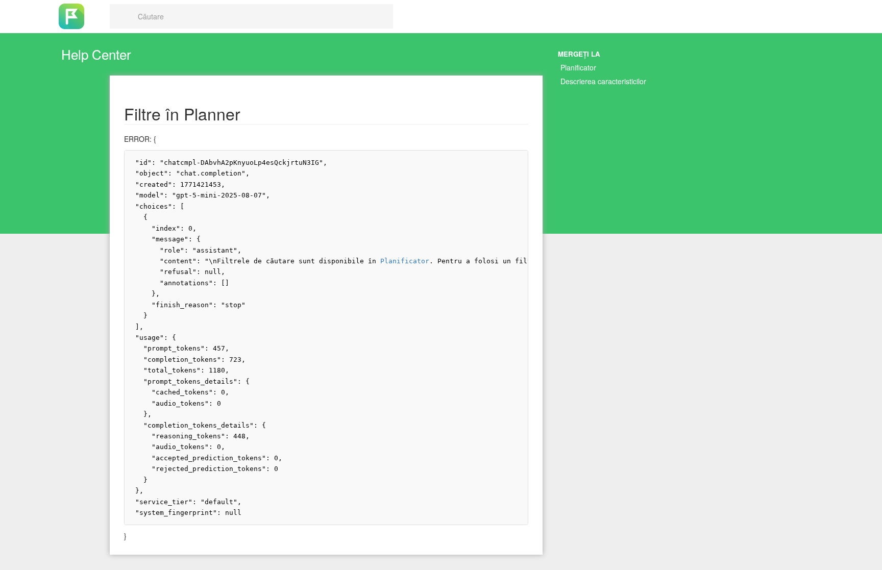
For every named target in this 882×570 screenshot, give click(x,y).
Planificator (578, 67)
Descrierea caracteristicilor (603, 81)
